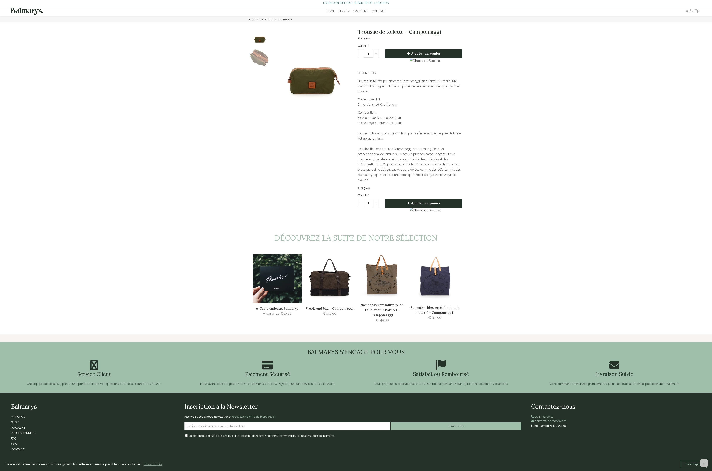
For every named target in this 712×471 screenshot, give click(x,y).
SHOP (343, 11)
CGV (14, 444)
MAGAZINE (360, 11)
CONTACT (379, 11)
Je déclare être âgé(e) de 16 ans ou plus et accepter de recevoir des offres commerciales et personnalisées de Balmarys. (262, 435)
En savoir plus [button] (153, 464)
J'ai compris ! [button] (693, 464)
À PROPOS (18, 416)
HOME (330, 11)
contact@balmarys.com (550, 421)
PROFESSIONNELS (23, 433)
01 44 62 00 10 (543, 416)
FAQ (14, 438)
